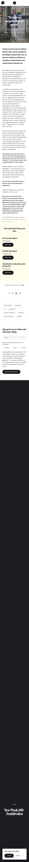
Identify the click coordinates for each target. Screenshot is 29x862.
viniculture (21, 312)
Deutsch (7, 347)
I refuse (18, 855)
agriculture (18, 305)
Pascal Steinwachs (12, 29)
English (15, 347)
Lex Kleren (21, 29)
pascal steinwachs (9, 316)
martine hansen (8, 305)
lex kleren (19, 316)
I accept (9, 855)
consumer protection (9, 312)
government (12, 309)
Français (23, 347)
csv (5, 309)
